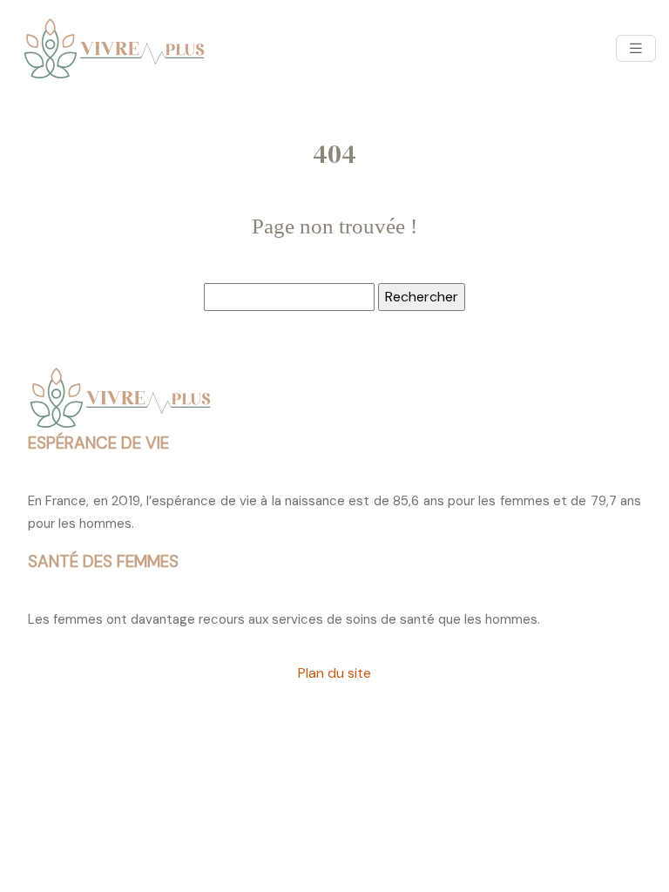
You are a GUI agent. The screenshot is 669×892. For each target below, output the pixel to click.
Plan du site (334, 673)
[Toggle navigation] (636, 48)
